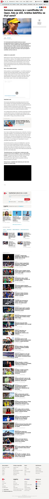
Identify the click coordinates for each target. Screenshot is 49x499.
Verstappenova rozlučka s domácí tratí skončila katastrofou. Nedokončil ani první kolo (22, 387)
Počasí (30, 1)
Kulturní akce (38, 473)
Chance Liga (26, 468)
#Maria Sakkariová (16, 229)
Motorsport (30, 4)
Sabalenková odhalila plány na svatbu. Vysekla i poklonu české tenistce (27, 218)
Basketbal (41, 4)
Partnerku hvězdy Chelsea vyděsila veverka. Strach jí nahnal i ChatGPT (21, 294)
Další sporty (17, 314)
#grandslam (9, 229)
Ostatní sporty (17, 352)
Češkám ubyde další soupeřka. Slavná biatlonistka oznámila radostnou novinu (22, 309)
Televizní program (27, 487)
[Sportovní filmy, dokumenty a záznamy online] (6, 206)
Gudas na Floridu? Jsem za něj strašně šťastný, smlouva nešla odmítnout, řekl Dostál (23, 379)
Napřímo (14, 468)
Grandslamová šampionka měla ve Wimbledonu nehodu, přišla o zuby (27, 235)
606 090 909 (6, 489)
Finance (3, 471)
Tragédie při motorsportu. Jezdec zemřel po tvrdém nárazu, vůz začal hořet (21, 301)
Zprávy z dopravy (38, 468)
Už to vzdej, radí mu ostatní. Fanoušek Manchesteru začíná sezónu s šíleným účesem (22, 410)
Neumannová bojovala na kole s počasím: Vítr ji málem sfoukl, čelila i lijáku (23, 316)
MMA (34, 4)
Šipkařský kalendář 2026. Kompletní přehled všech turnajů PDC (23, 324)
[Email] (43, 7)
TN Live (21, 1)
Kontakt (25, 483)
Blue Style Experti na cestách (18, 470)
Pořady (17, 1)
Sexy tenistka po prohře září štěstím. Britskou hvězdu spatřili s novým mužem (27, 243)
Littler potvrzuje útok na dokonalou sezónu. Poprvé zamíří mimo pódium (21, 440)
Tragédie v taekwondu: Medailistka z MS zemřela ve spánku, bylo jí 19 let (22, 257)
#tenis (4, 229)
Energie (3, 473)
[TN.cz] (2, 1)
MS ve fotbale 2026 (5, 4)
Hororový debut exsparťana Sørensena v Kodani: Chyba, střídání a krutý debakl (22, 264)
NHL (25, 473)
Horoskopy (37, 467)
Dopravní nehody (38, 470)
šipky (16, 284)
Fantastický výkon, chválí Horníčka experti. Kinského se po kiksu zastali (22, 279)
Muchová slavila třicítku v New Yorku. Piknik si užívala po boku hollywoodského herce (7, 218)
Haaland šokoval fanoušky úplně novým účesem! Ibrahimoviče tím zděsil (23, 425)
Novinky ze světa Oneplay (17, 490)
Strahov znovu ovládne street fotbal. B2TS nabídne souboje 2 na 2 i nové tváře (23, 272)
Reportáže (15, 474)
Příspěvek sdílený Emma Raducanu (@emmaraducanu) (16, 97)
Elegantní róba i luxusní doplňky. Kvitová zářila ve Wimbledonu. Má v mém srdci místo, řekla (12, 236)
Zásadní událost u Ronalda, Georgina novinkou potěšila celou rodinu (22, 347)
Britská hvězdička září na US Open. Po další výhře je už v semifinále (23, 122)
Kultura (3, 474)
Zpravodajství (12, 1)
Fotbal (18, 4)
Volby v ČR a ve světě (5, 467)
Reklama (25, 481)
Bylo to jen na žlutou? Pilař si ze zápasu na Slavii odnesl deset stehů (23, 447)
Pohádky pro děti (16, 484)
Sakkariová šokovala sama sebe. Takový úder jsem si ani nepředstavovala (12, 243)
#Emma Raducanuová (24, 229)
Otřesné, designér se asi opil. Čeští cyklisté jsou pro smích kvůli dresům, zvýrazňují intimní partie (23, 355)
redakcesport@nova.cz (8, 491)
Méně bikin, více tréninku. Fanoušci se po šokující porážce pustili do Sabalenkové (17, 218)
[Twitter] (41, 7)
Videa (24, 1)
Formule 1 (25, 4)
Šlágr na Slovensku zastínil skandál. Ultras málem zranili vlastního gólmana (22, 395)
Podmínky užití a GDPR (28, 484)
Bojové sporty (17, 254)
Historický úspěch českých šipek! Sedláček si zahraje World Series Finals (23, 286)
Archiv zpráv (4, 483)
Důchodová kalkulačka (39, 471)
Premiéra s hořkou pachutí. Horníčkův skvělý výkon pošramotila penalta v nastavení (21, 371)
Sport (27, 1)
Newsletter (4, 486)
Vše (10, 4)
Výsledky (14, 4)
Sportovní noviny (16, 471)
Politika (3, 470)
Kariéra (25, 486)
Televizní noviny (15, 467)
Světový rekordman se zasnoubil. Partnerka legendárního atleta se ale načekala (21, 332)
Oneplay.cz (21, 206)
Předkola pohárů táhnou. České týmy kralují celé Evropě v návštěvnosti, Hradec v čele (23, 403)
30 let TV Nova (26, 490)
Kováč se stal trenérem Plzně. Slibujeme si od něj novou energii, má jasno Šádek (22, 417)
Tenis (44, 4)
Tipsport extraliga (27, 471)
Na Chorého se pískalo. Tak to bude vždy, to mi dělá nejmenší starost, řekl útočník (22, 455)
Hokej (21, 4)
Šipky (37, 4)
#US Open (5, 231)
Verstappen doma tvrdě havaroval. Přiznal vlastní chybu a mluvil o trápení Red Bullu (23, 340)
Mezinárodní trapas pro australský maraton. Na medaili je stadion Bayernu (23, 432)
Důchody (3, 468)
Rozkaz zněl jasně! (16, 473)
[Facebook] (40, 7)
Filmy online (15, 483)
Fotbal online (15, 487)
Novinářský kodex (5, 487)
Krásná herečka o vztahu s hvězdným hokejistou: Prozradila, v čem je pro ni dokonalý (23, 363)
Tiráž (3, 484)
